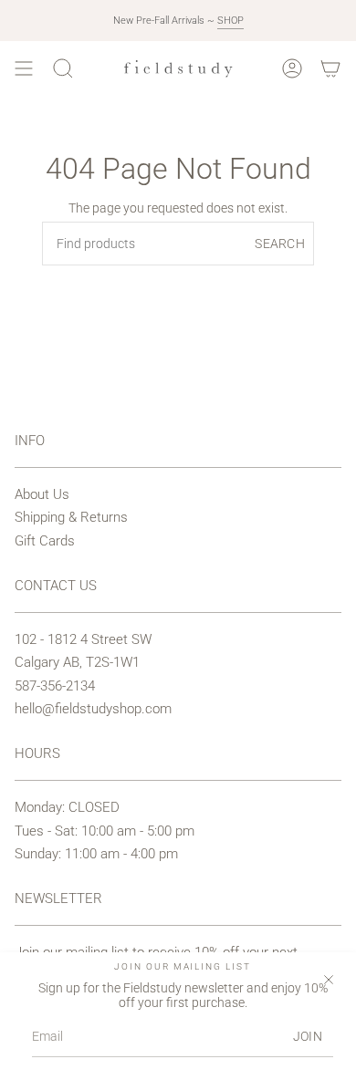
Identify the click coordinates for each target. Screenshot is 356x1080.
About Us (42, 494)
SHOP (230, 20)
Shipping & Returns (71, 517)
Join (307, 1036)
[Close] (328, 980)
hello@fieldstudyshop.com (93, 709)
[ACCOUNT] (292, 68)
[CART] (330, 68)
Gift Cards (45, 541)
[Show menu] (23, 68)
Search (280, 243)
